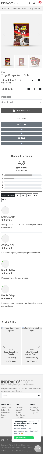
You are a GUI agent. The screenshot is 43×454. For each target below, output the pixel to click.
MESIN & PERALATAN (22, 9)
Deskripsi (6, 96)
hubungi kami (6, 410)
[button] (4, 345)
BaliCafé (19, 410)
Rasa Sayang (20, 415)
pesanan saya (35, 410)
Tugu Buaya (20, 417)
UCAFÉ (18, 412)
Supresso (19, 408)
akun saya (34, 408)
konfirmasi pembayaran (12, 447)
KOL (2, 417)
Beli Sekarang (23, 110)
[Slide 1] (7, 61)
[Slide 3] (35, 61)
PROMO (37, 9)
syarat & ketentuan (23, 445)
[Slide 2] (21, 61)
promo (3, 415)
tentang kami (6, 408)
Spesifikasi (7, 102)
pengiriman (34, 412)
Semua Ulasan (8, 195)
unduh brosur (28, 447)
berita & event (6, 412)
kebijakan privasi (7, 445)
